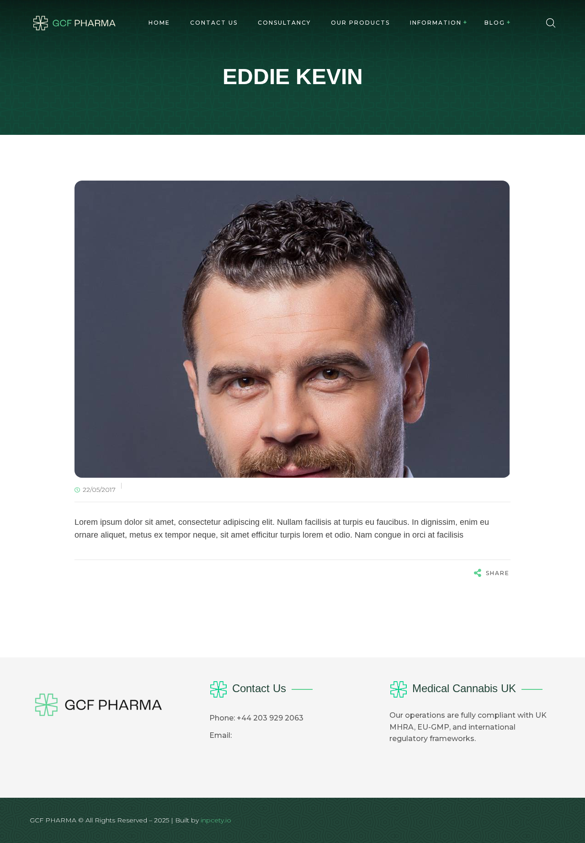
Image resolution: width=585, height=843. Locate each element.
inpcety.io (216, 820)
